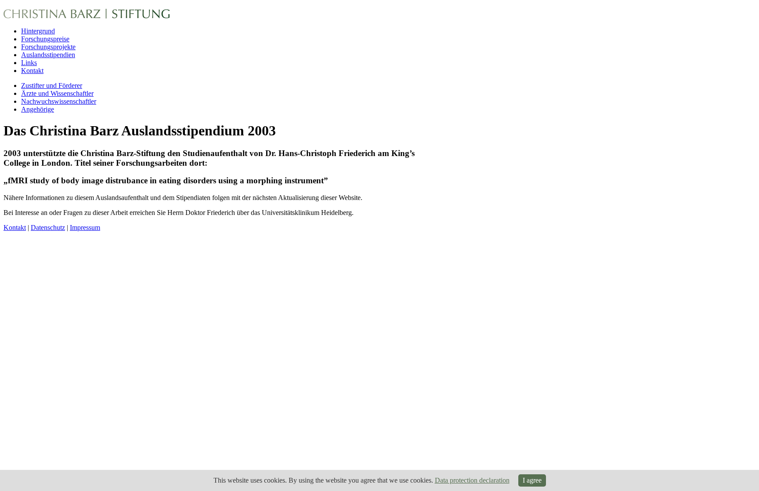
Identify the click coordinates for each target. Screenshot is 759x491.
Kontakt (32, 70)
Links (29, 62)
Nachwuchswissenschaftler (58, 101)
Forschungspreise (45, 39)
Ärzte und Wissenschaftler (57, 93)
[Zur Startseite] (87, 15)
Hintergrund (38, 31)
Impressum (85, 227)
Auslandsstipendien (48, 54)
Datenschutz (48, 227)
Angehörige (37, 109)
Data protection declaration (472, 480)
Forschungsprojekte (48, 47)
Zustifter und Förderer (51, 85)
